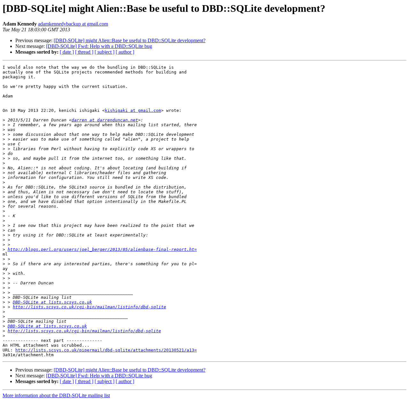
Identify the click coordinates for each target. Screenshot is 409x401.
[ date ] (67, 52)
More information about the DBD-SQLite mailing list (56, 395)
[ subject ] (104, 52)
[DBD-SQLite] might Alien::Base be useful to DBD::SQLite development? (129, 40)
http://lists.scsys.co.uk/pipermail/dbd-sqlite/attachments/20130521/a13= (106, 350)
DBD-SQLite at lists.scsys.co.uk (52, 302)
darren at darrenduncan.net (105, 120)
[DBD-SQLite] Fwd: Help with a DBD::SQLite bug (99, 46)
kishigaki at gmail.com (133, 110)
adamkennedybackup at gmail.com (73, 24)
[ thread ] (84, 52)
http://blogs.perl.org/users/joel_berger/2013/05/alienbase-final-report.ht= (102, 249)
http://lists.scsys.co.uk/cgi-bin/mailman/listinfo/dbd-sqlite (89, 307)
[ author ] (125, 52)
